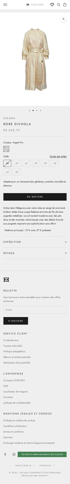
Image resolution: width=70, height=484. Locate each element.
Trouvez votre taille (12, 345)
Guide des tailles (58, 156)
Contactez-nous (11, 340)
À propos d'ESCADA (14, 380)
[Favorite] (52, 4)
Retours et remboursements (17, 357)
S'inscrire (15, 320)
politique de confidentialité (16, 402)
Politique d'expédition (14, 351)
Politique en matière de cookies (19, 420)
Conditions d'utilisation (15, 426)
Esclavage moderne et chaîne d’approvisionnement (29, 443)
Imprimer (8, 437)
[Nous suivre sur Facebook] (5, 454)
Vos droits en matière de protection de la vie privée (42, 454)
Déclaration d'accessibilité (16, 362)
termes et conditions (13, 431)
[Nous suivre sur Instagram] (14, 454)
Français (45, 465)
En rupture (35, 196)
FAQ (5, 386)
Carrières (8, 397)
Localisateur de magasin (15, 391)
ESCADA (9, 118)
